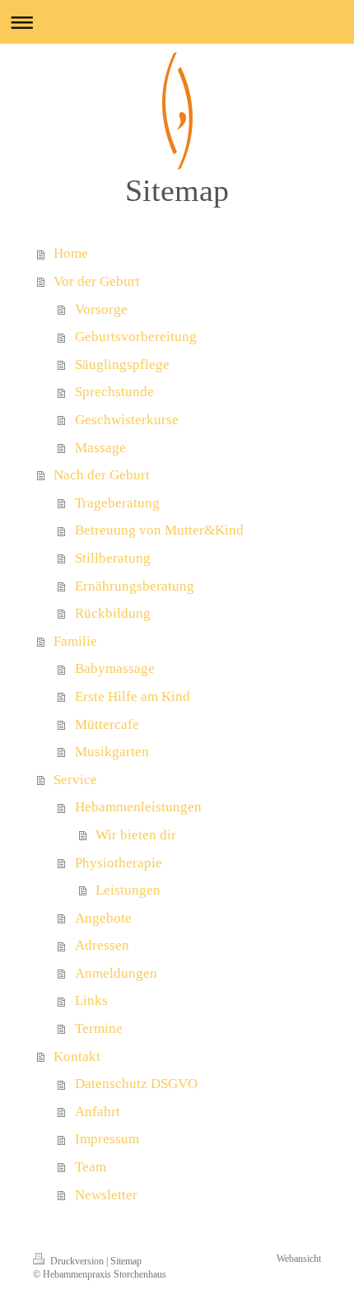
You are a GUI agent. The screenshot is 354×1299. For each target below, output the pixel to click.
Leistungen (128, 890)
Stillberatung (113, 558)
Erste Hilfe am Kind (132, 696)
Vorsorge (101, 309)
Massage (100, 448)
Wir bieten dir (135, 835)
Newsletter (106, 1195)
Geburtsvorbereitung (136, 336)
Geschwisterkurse (127, 420)
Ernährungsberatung (134, 586)
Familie (75, 641)
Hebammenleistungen (138, 807)
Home (71, 253)
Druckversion (77, 1261)
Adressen (102, 945)
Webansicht (299, 1259)
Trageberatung (117, 503)
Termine (99, 1028)
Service (75, 779)
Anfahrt (97, 1111)
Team (90, 1167)
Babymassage (115, 668)
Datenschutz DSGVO (136, 1083)
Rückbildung (113, 613)
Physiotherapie (118, 863)
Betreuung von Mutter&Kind (159, 530)
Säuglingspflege (122, 364)
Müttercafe (107, 724)
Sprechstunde (114, 392)
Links (91, 1000)
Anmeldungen (116, 973)
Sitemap (126, 1261)
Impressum (107, 1139)
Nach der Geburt (102, 475)
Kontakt (77, 1056)
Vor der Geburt (97, 281)
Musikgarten (112, 751)
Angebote (103, 918)
